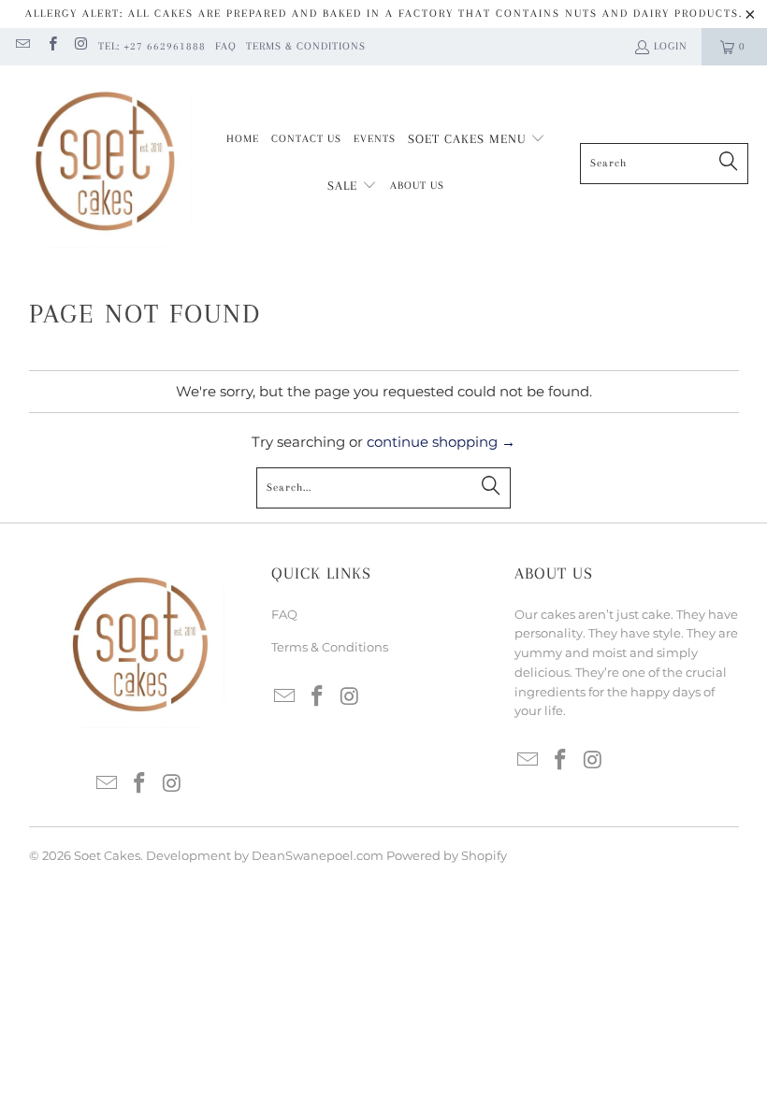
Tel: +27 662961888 (152, 46)
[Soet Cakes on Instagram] (81, 46)
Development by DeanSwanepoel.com (265, 855)
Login (670, 46)
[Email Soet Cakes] (22, 46)
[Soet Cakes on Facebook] (51, 46)
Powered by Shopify (446, 855)
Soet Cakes (107, 855)
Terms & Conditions (306, 46)
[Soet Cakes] (105, 163)
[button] (476, 140)
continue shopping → (441, 442)
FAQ (226, 46)
